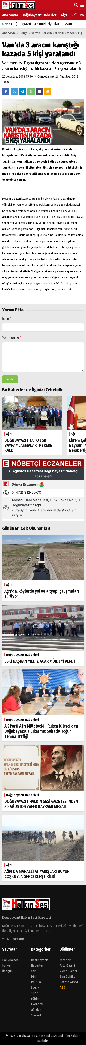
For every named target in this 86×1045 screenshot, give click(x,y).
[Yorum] (47, 91)
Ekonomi (37, 1004)
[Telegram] (22, 91)
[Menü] (82, 5)
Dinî (73, 15)
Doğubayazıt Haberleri (39, 15)
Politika (36, 982)
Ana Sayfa (10, 15)
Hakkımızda (10, 960)
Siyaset (36, 1015)
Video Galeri (68, 971)
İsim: (6, 319)
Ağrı (64, 15)
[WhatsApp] (31, 91)
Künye (6, 965)
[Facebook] (5, 91)
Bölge (23, 33)
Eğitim (35, 999)
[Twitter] (14, 91)
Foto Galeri (67, 965)
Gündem (36, 1010)
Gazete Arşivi (69, 982)
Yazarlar (65, 960)
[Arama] (75, 5)
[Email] (39, 91)
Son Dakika (67, 977)
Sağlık (35, 988)
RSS (62, 988)
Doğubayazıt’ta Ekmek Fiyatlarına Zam (37, 22)
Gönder (10, 379)
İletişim (7, 971)
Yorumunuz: (11, 338)
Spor (34, 993)
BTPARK (18, 939)
